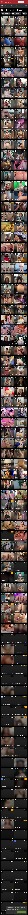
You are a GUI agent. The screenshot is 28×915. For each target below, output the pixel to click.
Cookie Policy (16, 909)
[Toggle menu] (1, 2)
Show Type (6, 13)
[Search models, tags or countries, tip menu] (26, 6)
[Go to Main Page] (8, 2)
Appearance (17, 13)
